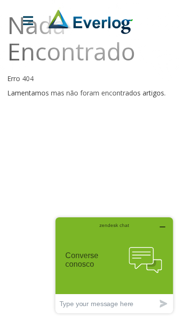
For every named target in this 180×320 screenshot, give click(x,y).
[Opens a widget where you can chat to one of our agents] (114, 265)
